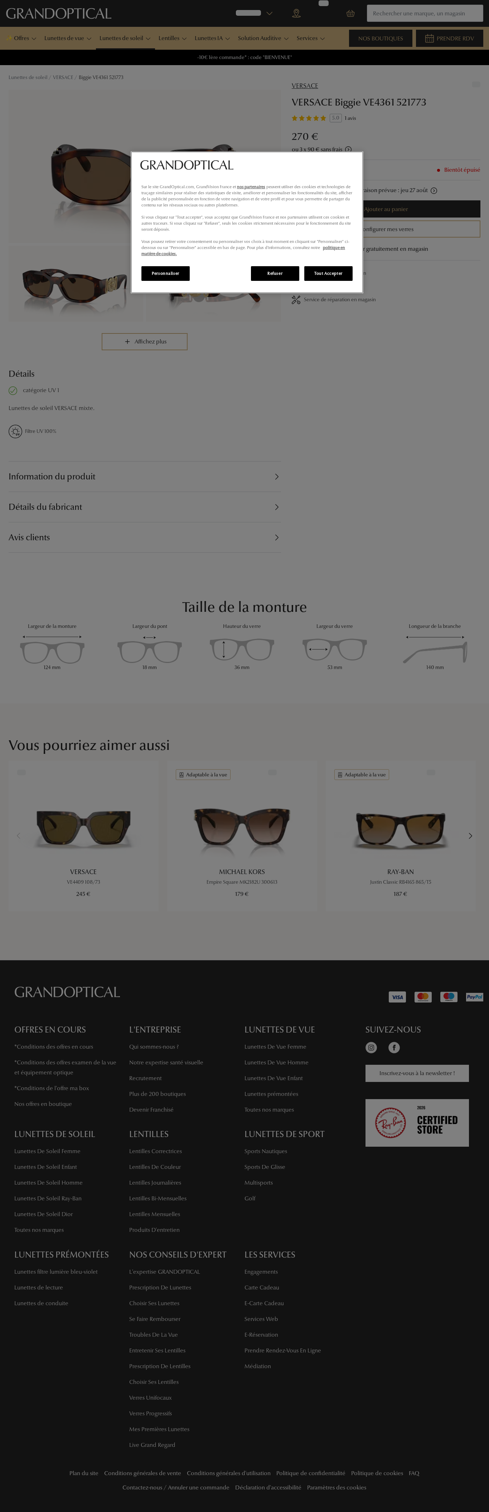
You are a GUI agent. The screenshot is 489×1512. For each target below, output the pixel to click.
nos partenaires (251, 186)
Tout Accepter (328, 273)
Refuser (274, 273)
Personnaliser (165, 273)
